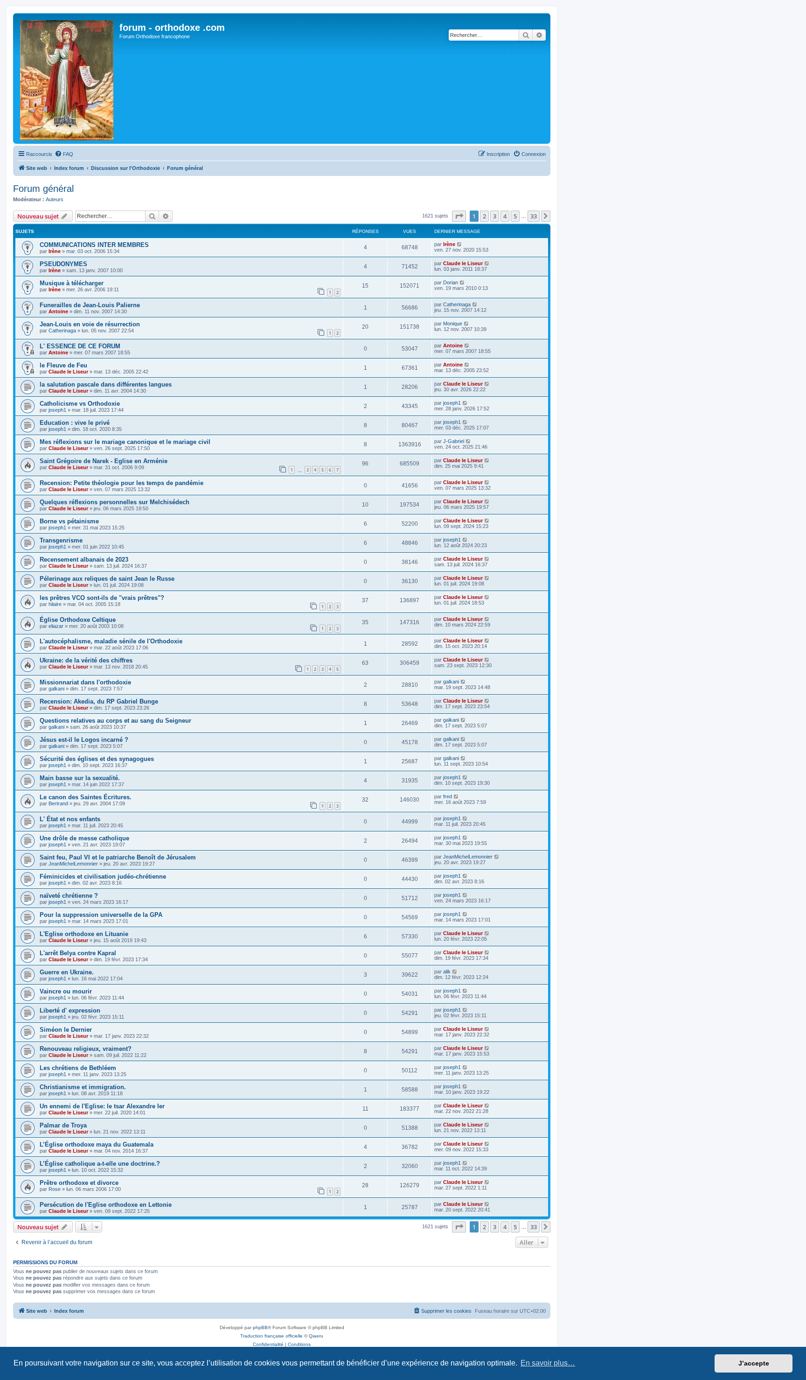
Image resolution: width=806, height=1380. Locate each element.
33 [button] (533, 216)
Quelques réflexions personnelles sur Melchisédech (114, 502)
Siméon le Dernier (66, 1029)
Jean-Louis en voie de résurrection (90, 324)
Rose (55, 1189)
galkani (56, 688)
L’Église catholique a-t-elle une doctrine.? (100, 1163)
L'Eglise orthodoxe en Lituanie (84, 933)
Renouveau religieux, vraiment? (86, 1048)
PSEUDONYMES (63, 264)
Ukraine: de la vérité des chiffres (86, 660)
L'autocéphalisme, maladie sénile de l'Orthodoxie (111, 641)
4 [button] (505, 216)
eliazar (56, 626)
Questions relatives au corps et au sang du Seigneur (115, 720)
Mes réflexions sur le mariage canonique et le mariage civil (125, 441)
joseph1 (57, 410)
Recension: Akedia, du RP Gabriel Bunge (99, 701)
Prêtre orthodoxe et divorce (79, 1182)
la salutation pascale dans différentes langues (106, 384)
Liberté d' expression (70, 1010)
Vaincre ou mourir (66, 991)
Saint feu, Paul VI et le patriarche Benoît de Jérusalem (118, 857)
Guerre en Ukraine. (67, 972)
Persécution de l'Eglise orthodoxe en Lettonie (106, 1204)
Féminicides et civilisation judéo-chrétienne (103, 876)
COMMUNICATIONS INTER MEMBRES (94, 244)
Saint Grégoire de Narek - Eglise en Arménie (103, 461)
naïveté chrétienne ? (69, 895)
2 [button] (484, 216)
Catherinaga (457, 304)
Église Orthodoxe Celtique (78, 619)
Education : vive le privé (75, 422)
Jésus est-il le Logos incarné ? (84, 739)
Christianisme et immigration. (83, 1087)
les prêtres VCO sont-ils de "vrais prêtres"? (102, 597)
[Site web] (67, 78)
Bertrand (58, 803)
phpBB (260, 1327)
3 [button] (494, 216)
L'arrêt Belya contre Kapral (78, 953)
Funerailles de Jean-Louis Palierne (90, 305)
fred (447, 796)
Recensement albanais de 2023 (84, 559)
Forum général (43, 188)
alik (447, 971)
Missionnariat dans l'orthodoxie (85, 682)
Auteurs (54, 199)
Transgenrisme (61, 540)
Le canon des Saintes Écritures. (86, 797)
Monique (452, 323)
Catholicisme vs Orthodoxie (80, 403)
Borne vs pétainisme (69, 521)
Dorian (450, 282)
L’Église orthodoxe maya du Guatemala (96, 1144)
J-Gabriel (453, 441)
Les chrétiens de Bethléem (78, 1067)
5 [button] (515, 216)
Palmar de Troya (63, 1125)
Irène (55, 251)
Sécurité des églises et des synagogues (97, 758)
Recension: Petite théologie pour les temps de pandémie (121, 482)
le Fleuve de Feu (63, 365)
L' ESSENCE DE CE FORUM (80, 346)
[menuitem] (64, 154)
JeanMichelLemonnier (73, 863)
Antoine (58, 311)
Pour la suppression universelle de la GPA (101, 914)
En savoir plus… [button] (548, 1363)
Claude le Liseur (463, 263)
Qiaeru (316, 1335)
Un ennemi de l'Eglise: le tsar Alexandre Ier (102, 1106)
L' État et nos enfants (70, 819)
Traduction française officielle (271, 1335)
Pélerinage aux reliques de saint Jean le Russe (107, 578)
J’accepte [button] (753, 1363)
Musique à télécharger (72, 283)
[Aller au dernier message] (460, 244)
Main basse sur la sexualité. (80, 778)
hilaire (55, 604)
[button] (459, 216)
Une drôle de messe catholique (84, 838)
